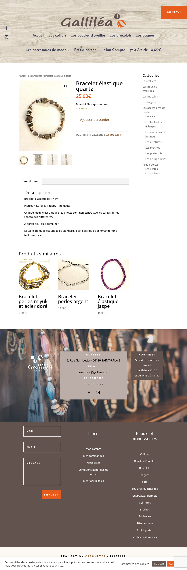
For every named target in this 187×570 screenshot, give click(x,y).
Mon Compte (114, 50)
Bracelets (144, 468)
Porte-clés (145, 516)
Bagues (144, 475)
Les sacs (150, 116)
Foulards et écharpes (145, 488)
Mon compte (93, 449)
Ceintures (145, 502)
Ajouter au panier (94, 119)
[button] (65, 86)
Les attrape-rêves (156, 159)
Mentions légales (93, 481)
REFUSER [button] (159, 563)
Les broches (152, 147)
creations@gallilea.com (93, 372)
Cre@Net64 (96, 556)
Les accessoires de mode (46, 50)
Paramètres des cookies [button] (134, 563)
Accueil (38, 35)
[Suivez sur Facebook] (6, 28)
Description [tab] (30, 181)
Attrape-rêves (145, 523)
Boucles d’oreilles (145, 461)
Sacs (145, 481)
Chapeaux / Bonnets (144, 495)
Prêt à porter (85, 50)
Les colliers (57, 35)
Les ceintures (153, 142)
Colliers (144, 454)
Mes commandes (93, 456)
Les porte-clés (153, 153)
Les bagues (145, 35)
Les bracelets (120, 35)
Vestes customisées (145, 537)
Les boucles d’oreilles (87, 35)
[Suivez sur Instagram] (6, 37)
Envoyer (51, 494)
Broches (145, 509)
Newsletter (93, 462)
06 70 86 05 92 (93, 384)
